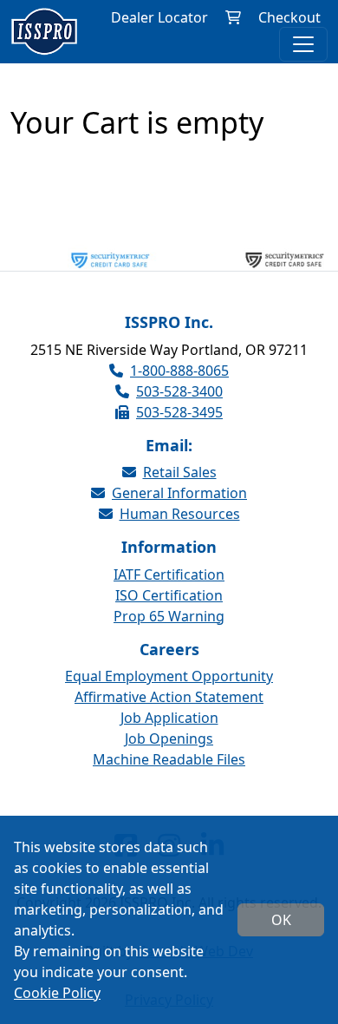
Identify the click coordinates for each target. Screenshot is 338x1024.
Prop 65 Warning (169, 616)
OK (281, 919)
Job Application (169, 717)
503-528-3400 (179, 391)
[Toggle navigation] (303, 44)
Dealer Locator (159, 17)
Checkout (289, 17)
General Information (179, 492)
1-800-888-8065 (179, 370)
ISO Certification (169, 595)
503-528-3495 (179, 412)
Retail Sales (180, 472)
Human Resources (180, 513)
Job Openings (169, 738)
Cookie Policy (57, 992)
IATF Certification (169, 574)
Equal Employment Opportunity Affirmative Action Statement (169, 686)
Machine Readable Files (169, 759)
